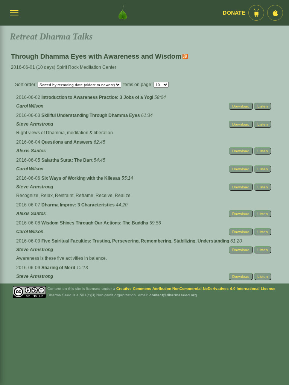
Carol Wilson (29, 106)
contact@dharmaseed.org (173, 295)
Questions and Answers (67, 142)
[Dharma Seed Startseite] (123, 13)
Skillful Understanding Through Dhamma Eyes (91, 115)
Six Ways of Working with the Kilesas (81, 178)
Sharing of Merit (58, 267)
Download (240, 106)
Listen (262, 106)
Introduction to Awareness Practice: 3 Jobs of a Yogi (97, 97)
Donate (234, 13)
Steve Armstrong (34, 124)
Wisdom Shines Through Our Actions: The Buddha (95, 223)
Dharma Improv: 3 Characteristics (78, 205)
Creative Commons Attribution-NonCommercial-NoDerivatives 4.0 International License (195, 288)
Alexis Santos (31, 150)
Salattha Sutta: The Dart (67, 160)
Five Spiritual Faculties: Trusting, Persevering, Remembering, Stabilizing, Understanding (135, 241)
